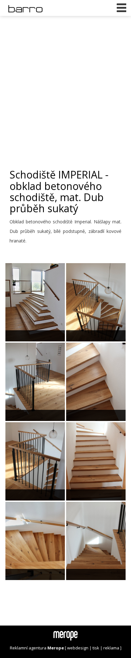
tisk (96, 648)
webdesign (77, 648)
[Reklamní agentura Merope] (65, 635)
